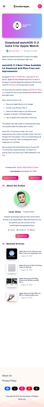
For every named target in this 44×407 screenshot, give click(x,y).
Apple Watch (28, 167)
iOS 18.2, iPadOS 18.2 (18, 77)
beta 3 (13, 85)
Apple (19, 167)
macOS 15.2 (34, 77)
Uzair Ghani (15, 211)
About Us (7, 375)
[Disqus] (22, 334)
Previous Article (10, 178)
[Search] (40, 6)
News (36, 167)
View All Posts (22, 236)
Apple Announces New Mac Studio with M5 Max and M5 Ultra (29, 280)
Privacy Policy (9, 380)
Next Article (35, 178)
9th (3, 155)
